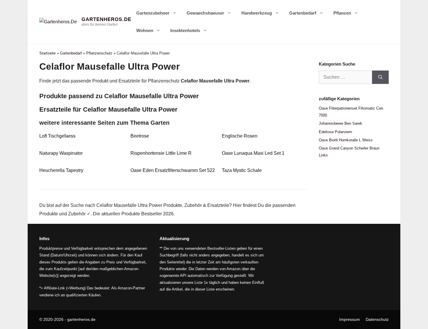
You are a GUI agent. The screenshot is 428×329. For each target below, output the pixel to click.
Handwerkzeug (256, 12)
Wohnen (144, 30)
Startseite (47, 53)
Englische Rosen (239, 135)
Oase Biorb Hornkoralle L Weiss (346, 140)
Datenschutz (377, 319)
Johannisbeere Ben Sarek (340, 123)
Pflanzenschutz (99, 53)
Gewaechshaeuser (205, 12)
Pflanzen (342, 12)
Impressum (349, 319)
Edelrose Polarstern (335, 132)
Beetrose (139, 135)
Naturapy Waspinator (61, 153)
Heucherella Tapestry (61, 170)
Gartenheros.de (106, 19)
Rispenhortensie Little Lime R (161, 153)
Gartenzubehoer (152, 12)
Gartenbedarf (302, 12)
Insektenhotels (185, 30)
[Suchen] (380, 77)
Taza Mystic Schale (242, 170)
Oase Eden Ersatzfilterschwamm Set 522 (172, 170)
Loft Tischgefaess (57, 135)
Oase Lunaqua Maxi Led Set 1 (253, 153)
